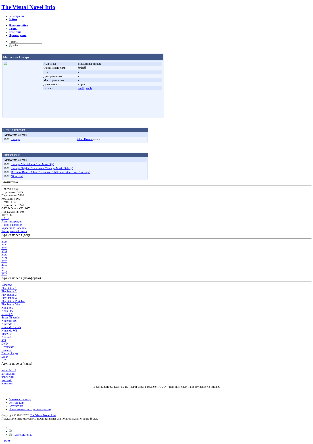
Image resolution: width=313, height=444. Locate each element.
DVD (4, 343)
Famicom (6, 350)
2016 (4, 274)
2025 (4, 245)
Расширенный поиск (14, 231)
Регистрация (16, 16)
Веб (3, 359)
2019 (4, 264)
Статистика (16, 405)
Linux (4, 356)
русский (6, 380)
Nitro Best (17, 176)
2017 (4, 271)
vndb (89, 88)
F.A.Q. (5, 218)
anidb (81, 88)
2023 (4, 251)
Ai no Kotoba (85, 139)
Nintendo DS (9, 320)
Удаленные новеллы (13, 228)
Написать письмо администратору (30, 409)
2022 (4, 254)
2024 (4, 248)
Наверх (6, 440)
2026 (4, 241)
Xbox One (7, 310)
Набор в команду (11, 224)
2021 (4, 258)
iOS (3, 340)
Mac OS (6, 333)
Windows (6, 284)
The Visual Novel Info (28, 7)
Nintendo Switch (11, 327)
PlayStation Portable (13, 301)
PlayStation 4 (9, 297)
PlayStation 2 (9, 291)
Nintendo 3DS (9, 324)
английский (8, 370)
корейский (7, 376)
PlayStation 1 (9, 288)
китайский (8, 373)
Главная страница (20, 399)
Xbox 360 (7, 307)
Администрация (11, 221)
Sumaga (15, 139)
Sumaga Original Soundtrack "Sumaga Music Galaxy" (42, 168)
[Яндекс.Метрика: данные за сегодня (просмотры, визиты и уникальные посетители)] (20, 434)
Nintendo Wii (9, 330)
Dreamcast (7, 346)
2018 (4, 267)
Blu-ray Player (9, 353)
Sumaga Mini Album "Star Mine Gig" (32, 164)
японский (7, 383)
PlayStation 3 (9, 294)
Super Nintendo (10, 317)
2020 (4, 261)
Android (6, 337)
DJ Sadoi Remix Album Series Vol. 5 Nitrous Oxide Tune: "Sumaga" (50, 172)
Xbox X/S (7, 314)
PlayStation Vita (10, 304)
